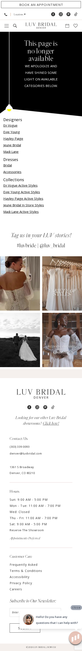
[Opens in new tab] (20, 283)
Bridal (7, 165)
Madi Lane (11, 151)
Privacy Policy (21, 583)
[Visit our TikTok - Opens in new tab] (76, 14)
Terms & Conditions (26, 571)
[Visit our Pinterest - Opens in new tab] (68, 14)
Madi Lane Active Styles (21, 211)
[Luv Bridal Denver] (41, 26)
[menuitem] (5, 14)
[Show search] (15, 26)
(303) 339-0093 (20, 447)
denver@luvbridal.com (26, 453)
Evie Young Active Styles (21, 192)
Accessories (12, 172)
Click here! (51, 424)
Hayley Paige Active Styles (23, 198)
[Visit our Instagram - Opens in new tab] (61, 14)
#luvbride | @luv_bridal (41, 245)
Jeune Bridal (12, 145)
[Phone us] (5, 14)
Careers (16, 589)
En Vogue (10, 125)
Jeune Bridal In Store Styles (23, 205)
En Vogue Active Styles (20, 185)
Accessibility (20, 577)
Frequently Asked (24, 565)
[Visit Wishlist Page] (75, 26)
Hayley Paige (13, 138)
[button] (19, 14)
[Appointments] (67, 26)
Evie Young (11, 132)
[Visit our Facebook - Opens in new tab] (53, 14)
